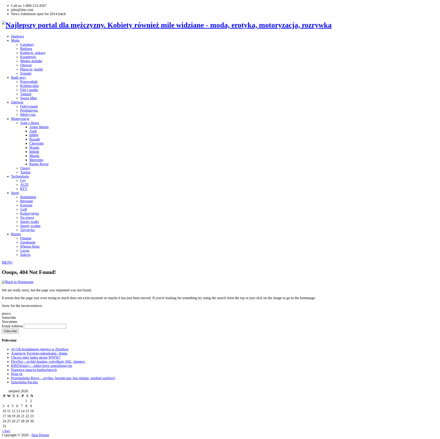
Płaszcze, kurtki (31, 69)
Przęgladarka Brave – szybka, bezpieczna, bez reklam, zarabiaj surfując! (63, 378)
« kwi (6, 431)
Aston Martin (39, 127)
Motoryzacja (20, 119)
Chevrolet (36, 143)
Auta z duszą (29, 123)
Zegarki (25, 73)
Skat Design (40, 435)
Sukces (25, 255)
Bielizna (26, 49)
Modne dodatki (31, 61)
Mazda (34, 156)
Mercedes (36, 160)
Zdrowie (17, 102)
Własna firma (29, 246)
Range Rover (39, 164)
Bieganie (26, 201)
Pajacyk (16, 374)
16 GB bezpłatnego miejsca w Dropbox (40, 349)
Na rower (27, 218)
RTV (24, 189)
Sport (15, 193)
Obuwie (26, 65)
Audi (33, 131)
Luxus (24, 250)
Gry (23, 180)
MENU (7, 262)
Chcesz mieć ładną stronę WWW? (35, 357)
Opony (25, 168)
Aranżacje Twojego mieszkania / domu (39, 353)
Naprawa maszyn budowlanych (34, 370)
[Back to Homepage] (17, 282)
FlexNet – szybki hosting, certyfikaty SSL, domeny (48, 361)
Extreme (26, 205)
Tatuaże (25, 94)
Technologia (20, 176)
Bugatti (34, 139)
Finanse (25, 238)
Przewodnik (29, 82)
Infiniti (34, 152)
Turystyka (27, 230)
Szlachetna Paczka (24, 382)
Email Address (13, 326)
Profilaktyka (29, 110)
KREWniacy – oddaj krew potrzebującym (41, 366)
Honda (34, 147)
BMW (33, 135)
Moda (15, 40)
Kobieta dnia (29, 86)
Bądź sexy (18, 77)
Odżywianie (29, 106)
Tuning (25, 172)
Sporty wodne (30, 226)
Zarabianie (28, 242)
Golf (23, 209)
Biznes (16, 234)
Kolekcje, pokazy (33, 53)
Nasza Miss (28, 98)
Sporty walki (29, 222)
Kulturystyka (29, 213)
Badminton (28, 197)
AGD (24, 185)
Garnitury (27, 44)
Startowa (17, 36)
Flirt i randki (29, 90)
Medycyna (28, 115)
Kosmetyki (28, 57)
